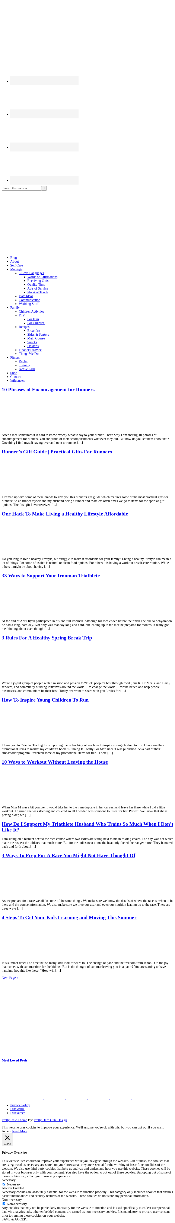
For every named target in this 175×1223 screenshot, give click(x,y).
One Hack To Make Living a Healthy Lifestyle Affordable (65, 514)
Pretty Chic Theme (14, 1120)
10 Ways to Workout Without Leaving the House (55, 762)
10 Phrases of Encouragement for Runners (48, 389)
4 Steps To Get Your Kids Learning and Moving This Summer (69, 917)
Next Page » (10, 978)
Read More (19, 1131)
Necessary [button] (9, 1180)
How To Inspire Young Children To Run (45, 700)
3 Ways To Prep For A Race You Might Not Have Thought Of (68, 855)
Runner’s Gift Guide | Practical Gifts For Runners (57, 451)
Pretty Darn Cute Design (50, 1120)
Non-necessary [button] (12, 1199)
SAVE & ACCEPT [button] (15, 1219)
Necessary (14, 1184)
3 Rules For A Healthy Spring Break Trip (47, 638)
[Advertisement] (87, 222)
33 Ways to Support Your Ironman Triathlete (51, 575)
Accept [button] (6, 1131)
